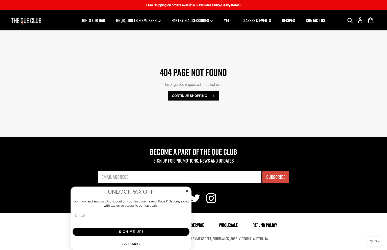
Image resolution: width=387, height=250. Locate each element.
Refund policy (265, 225)
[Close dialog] (187, 191)
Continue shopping (189, 96)
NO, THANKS (131, 244)
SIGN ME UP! (131, 231)
